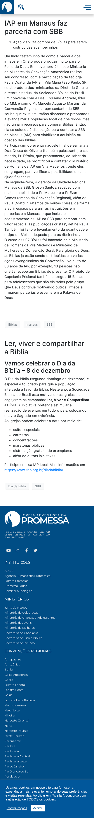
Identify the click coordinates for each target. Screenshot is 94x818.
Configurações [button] (17, 808)
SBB (49, 324)
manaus (32, 324)
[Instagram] (17, 550)
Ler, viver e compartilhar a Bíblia (44, 347)
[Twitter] (35, 550)
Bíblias (12, 324)
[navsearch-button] (21, 7)
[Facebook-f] (26, 550)
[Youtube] (8, 550)
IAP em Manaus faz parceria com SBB (36, 27)
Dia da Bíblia (17, 486)
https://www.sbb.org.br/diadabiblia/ (33, 470)
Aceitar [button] (37, 808)
